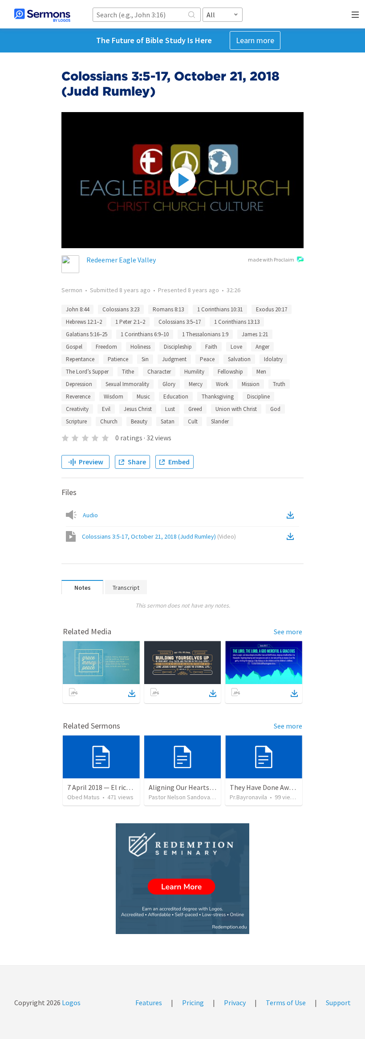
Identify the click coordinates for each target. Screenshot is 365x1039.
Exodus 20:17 (271, 309)
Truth (279, 384)
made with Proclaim (271, 259)
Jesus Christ (138, 409)
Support (338, 1002)
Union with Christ (236, 409)
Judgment (174, 359)
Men (261, 371)
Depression (79, 384)
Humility (194, 371)
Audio (90, 515)
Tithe (128, 371)
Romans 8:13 (168, 309)
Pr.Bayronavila (248, 797)
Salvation (239, 359)
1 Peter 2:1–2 (130, 322)
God (275, 409)
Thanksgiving (218, 396)
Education (175, 396)
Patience (118, 359)
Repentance (80, 359)
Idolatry (273, 359)
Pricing (193, 1002)
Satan (167, 421)
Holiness (140, 346)
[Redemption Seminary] (182, 878)
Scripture (76, 421)
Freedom (106, 346)
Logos (71, 1002)
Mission (251, 384)
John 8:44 (77, 309)
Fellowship (230, 371)
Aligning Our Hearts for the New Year (204, 787)
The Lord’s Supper (87, 371)
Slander (220, 421)
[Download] (131, 693)
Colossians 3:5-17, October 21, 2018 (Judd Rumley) (159, 536)
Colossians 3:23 (120, 309)
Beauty (139, 421)
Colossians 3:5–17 (179, 322)
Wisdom (113, 396)
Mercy (196, 384)
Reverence (78, 396)
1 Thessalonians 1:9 (205, 334)
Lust (170, 409)
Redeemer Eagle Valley (121, 259)
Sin (145, 359)
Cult (193, 421)
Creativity (77, 409)
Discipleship (178, 346)
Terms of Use (286, 1002)
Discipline (258, 396)
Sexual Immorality (127, 384)
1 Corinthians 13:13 (237, 322)
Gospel (74, 346)
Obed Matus (83, 797)
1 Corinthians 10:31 (220, 309)
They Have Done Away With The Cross (286, 787)
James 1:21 (255, 334)
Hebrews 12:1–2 (84, 322)
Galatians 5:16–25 (86, 334)
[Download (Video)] (292, 536)
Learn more (255, 40)
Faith (211, 346)
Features (148, 1002)
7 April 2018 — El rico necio (107, 787)
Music (143, 396)
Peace (207, 359)
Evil (106, 409)
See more (288, 631)
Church (109, 421)
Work (222, 384)
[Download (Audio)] (292, 515)
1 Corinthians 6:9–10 (145, 334)
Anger (262, 346)
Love (236, 346)
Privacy (235, 1002)
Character (159, 371)
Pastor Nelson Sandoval (180, 797)
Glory (168, 384)
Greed (195, 409)
